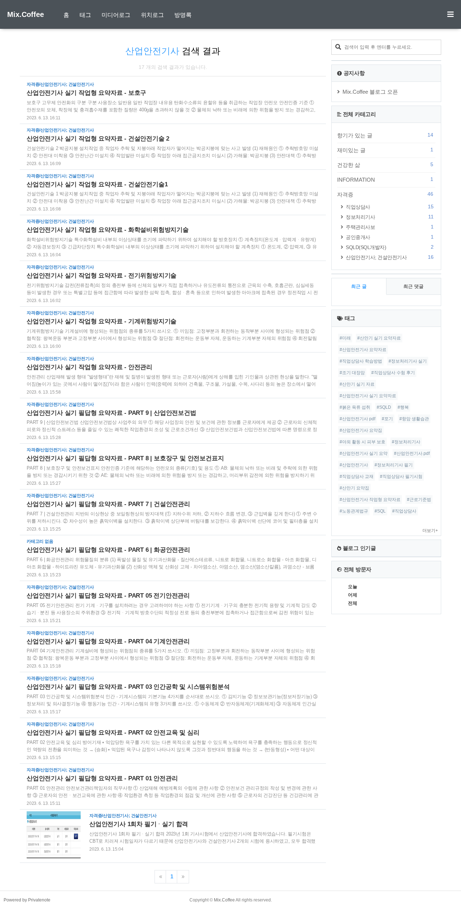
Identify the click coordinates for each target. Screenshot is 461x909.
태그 (85, 15)
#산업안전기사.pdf (412, 453)
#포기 (387, 418)
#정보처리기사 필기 (394, 464)
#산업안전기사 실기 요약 (364, 453)
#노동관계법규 (354, 511)
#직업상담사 (404, 511)
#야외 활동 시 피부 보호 (362, 441)
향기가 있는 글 (385, 135)
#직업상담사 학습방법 (361, 361)
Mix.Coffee (25, 14)
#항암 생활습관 (414, 418)
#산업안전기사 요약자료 (363, 349)
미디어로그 (116, 15)
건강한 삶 (385, 164)
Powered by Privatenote (27, 900)
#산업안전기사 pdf (357, 418)
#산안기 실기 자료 (357, 384)
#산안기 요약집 (354, 488)
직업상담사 (389, 207)
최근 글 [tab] (359, 286)
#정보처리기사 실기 (408, 361)
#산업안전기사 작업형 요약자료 (370, 499)
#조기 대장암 (352, 372)
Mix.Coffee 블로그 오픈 (370, 92)
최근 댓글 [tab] (413, 286)
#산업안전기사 (354, 464)
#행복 (403, 407)
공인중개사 (389, 237)
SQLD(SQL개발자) (389, 247)
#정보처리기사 (406, 441)
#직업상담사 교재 (356, 476)
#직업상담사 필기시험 (401, 476)
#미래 (345, 338)
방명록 (183, 15)
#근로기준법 (419, 499)
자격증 (385, 194)
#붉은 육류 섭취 (355, 407)
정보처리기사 (389, 217)
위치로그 (152, 15)
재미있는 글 (385, 150)
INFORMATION (385, 179)
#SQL (380, 511)
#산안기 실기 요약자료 (379, 338)
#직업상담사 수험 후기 (393, 372)
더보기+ (430, 530)
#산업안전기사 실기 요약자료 (368, 395)
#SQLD (384, 407)
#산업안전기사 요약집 (361, 430)
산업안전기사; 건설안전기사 (389, 257)
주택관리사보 (389, 227)
